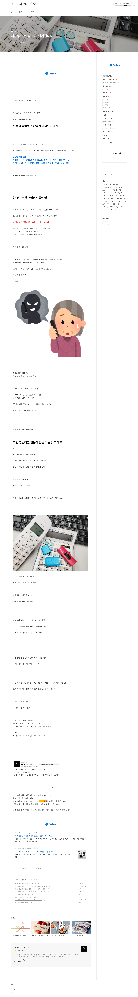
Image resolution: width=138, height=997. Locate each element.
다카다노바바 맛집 (108, 121)
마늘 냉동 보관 (106, 209)
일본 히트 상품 (117, 184)
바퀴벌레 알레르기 (121, 195)
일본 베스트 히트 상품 (109, 128)
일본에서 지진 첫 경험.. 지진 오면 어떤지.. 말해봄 (32, 886)
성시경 (119, 209)
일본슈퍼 (105, 99)
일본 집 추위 (122, 190)
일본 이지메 (105, 187)
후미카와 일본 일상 (23, 4)
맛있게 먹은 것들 (107, 118)
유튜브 (32, 12)
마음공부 (105, 115)
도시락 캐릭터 (106, 198)
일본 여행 (105, 105)
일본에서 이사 (107, 108)
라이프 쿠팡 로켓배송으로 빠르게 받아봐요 (33, 836)
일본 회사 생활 (19, 880)
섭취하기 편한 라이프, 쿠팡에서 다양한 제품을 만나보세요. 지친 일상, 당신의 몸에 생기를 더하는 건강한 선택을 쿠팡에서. (50, 840)
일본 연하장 (123, 198)
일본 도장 (123, 201)
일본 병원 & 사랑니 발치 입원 (111, 83)
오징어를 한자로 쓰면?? (23, 894)
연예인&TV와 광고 (108, 132)
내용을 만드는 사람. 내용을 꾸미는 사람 (28, 900)
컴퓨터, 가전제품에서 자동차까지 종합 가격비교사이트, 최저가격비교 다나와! (44, 855)
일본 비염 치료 (115, 198)
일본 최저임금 (117, 204)
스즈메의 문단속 (113, 207)
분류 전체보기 (106, 76)
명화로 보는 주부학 (108, 142)
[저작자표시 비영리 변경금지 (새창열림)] (38, 868)
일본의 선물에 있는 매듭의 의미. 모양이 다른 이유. (32, 889)
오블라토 (104, 184)
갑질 (122, 193)
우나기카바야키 (120, 187)
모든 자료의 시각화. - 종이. (24, 897)
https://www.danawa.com (24, 848)
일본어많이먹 (114, 190)
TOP (125, 985)
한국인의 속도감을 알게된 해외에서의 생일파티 (31, 892)
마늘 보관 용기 (116, 201)
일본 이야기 (105, 96)
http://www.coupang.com (24, 833)
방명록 (21, 12)
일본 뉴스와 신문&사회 (109, 111)
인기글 (110, 174)
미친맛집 (113, 209)
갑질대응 (105, 89)
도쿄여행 (120, 207)
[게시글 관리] (23, 868)
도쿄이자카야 (106, 190)
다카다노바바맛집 (114, 193)
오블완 (104, 204)
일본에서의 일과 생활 (108, 80)
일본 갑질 (104, 207)
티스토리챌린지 (106, 201)
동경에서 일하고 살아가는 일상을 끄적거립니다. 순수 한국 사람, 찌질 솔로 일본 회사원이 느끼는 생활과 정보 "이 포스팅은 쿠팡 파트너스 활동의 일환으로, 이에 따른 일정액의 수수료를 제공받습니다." (47, 956)
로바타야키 (112, 195)
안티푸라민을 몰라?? (22, 902)
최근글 (104, 174)
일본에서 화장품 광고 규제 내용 (26, 883)
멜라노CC (105, 195)
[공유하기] (20, 868)
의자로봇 (112, 187)
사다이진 (109, 204)
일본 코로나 (105, 193)
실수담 (110, 184)
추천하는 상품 (106, 125)
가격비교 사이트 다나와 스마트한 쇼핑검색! (34, 851)
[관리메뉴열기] (134, 3)
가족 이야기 (105, 135)
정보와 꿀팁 (105, 139)
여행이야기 (106, 102)
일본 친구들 (106, 93)
